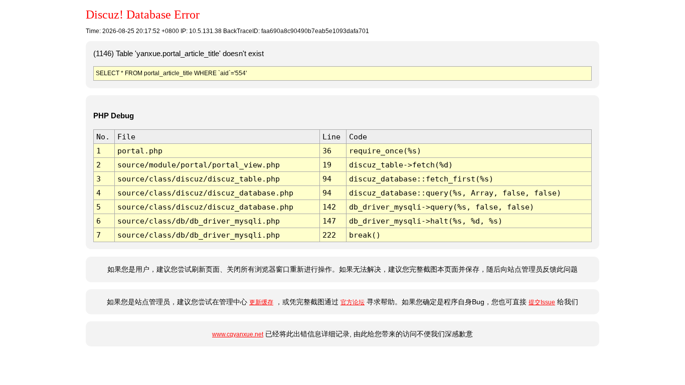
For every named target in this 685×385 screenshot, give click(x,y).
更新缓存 (261, 302)
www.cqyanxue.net (237, 334)
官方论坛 (352, 302)
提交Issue (542, 302)
